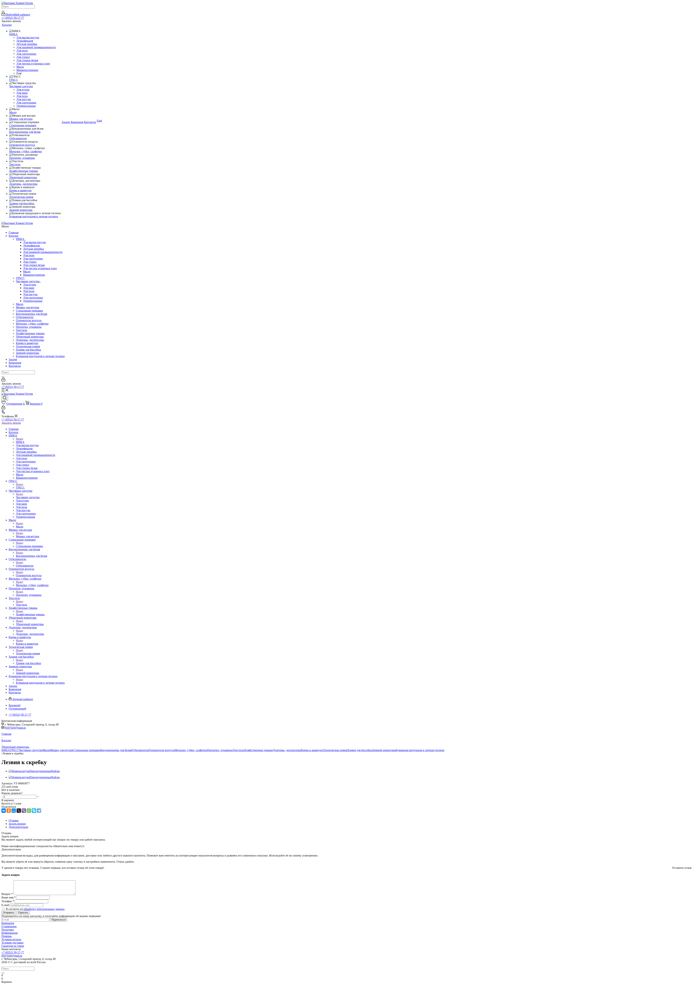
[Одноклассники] (8, 810)
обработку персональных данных (44, 909)
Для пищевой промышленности (42, 252)
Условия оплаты (11, 939)
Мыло (26, 271)
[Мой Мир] (14, 810)
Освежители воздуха (29, 320)
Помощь (6, 936)
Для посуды (30, 294)
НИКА (21, 239)
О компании (9, 926)
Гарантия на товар (12, 945)
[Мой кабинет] (3, 380)
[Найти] (2, 11)
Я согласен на (35, 909)
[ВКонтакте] (3, 810)
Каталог (14, 235)
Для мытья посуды (34, 242)
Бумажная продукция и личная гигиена (40, 356)
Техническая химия (28, 346)
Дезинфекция (31, 245)
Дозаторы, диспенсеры (30, 339)
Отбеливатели (24, 317)
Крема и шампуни (27, 343)
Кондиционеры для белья (31, 313)
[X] (19, 810)
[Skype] (34, 810)
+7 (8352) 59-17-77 (12, 17)
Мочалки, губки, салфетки (32, 323)
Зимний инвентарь (27, 352)
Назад (19, 438)
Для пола (28, 255)
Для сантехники (33, 258)
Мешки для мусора (27, 307)
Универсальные (32, 300)
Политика (7, 929)
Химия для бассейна (28, 349)
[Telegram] (39, 810)
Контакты (15, 365)
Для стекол (29, 261)
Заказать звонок (11, 422)
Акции (13, 359)
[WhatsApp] (29, 810)
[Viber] (24, 810)
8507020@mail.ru (15, 727)
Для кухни (29, 284)
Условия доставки (12, 942)
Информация (9, 932)
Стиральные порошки (29, 310)
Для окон (28, 287)
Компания (15, 362)
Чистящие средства (28, 281)
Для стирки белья (34, 265)
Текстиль (21, 330)
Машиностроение (34, 274)
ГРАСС (20, 278)
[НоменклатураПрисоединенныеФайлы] (34, 771)
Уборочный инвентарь (30, 336)
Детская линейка (33, 248)
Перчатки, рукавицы (29, 326)
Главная (13, 232)
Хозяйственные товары (30, 333)
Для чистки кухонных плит (40, 268)
